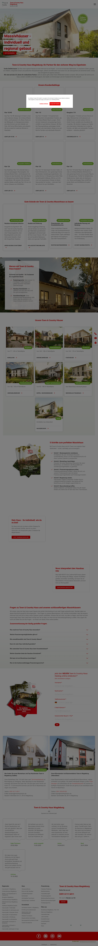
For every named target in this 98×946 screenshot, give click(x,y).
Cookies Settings (44, 103)
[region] (49, 101)
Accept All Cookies (55, 103)
